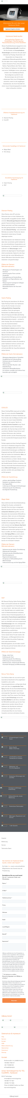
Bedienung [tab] (5, 841)
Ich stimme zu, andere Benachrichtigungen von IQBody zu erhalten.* (12, 976)
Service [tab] (4, 845)
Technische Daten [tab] (6, 848)
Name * (4, 883)
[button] (26, 2)
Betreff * (4, 934)
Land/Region (6, 927)
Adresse (4, 912)
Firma (4, 905)
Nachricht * (5, 941)
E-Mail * (4, 890)
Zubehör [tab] (4, 838)
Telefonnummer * (7, 898)
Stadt (3, 919)
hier (9, 866)
